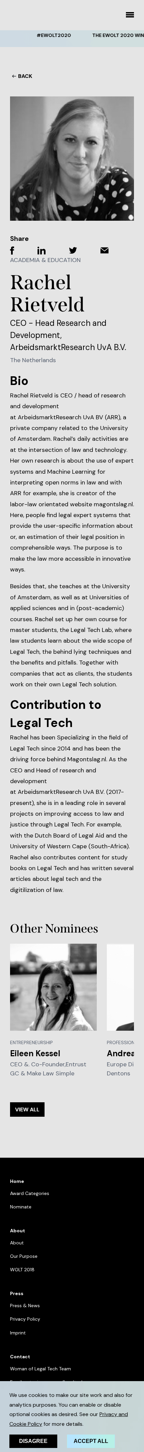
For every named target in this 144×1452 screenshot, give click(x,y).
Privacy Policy (25, 1319)
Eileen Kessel (35, 1053)
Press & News (25, 1305)
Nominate (20, 1207)
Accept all (91, 1441)
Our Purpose (24, 1256)
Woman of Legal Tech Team (40, 1369)
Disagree (33, 1441)
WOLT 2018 (22, 1270)
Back (25, 76)
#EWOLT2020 (48, 35)
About (17, 1243)
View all (27, 1109)
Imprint (18, 1333)
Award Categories (29, 1193)
